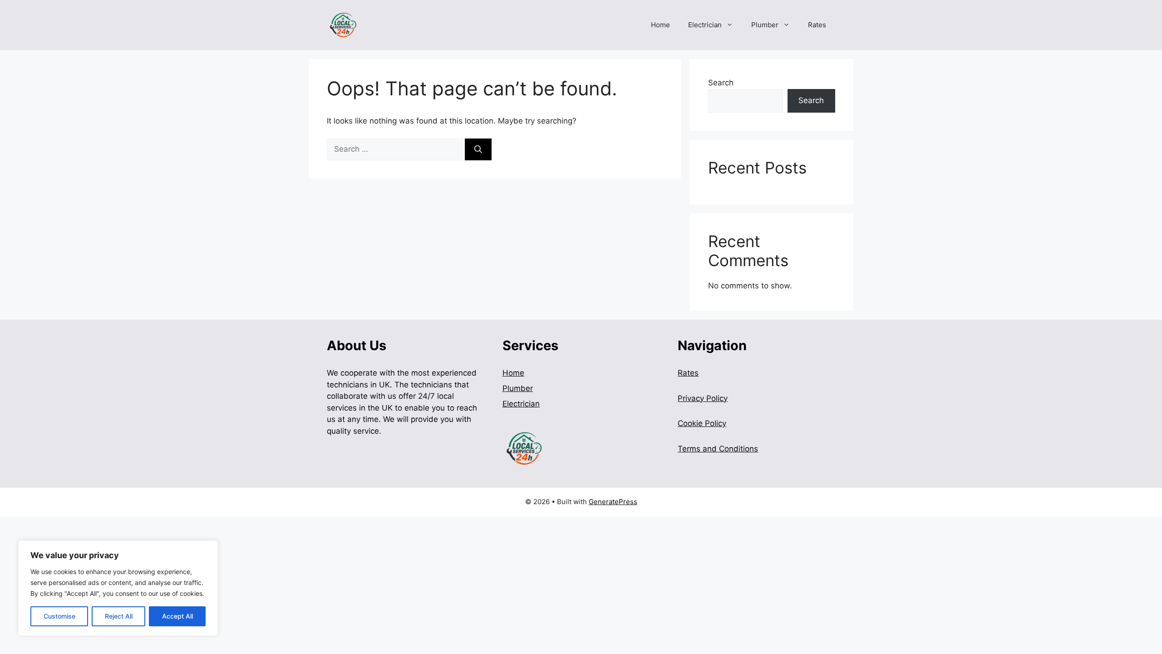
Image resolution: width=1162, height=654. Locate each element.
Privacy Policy (703, 398)
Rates (817, 24)
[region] (118, 588)
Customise (59, 616)
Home (660, 24)
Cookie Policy (702, 423)
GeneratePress (613, 501)
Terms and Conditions (718, 448)
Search (721, 82)
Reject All (119, 616)
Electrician (705, 24)
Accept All (177, 616)
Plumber (764, 24)
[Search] (478, 149)
